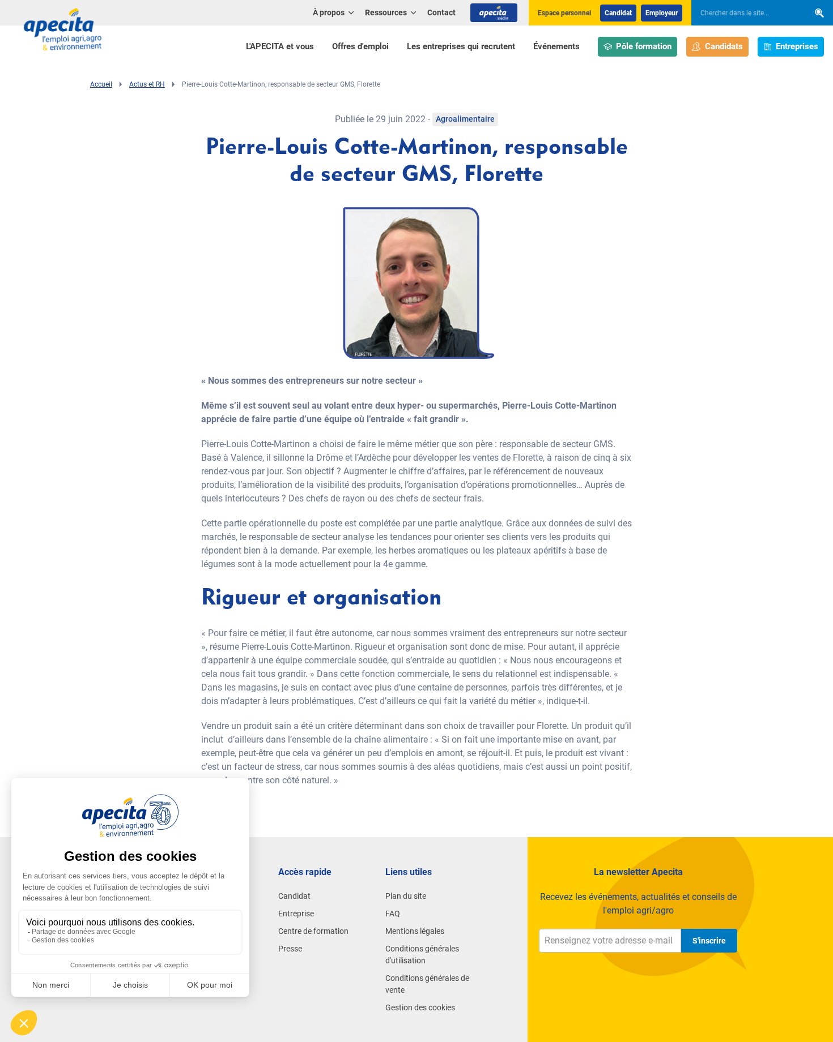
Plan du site (405, 896)
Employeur (661, 13)
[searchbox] (744, 13)
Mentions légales (414, 931)
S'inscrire (709, 940)
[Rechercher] (819, 12)
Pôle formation (644, 46)
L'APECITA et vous (280, 46)
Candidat (618, 13)
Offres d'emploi (360, 46)
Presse (290, 948)
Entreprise (296, 913)
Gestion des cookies (420, 1007)
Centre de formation (313, 931)
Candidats (724, 46)
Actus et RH (147, 84)
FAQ (392, 913)
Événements (556, 46)
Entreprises (797, 46)
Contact (441, 12)
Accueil (101, 84)
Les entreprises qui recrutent (461, 46)
